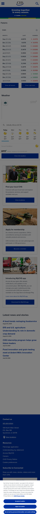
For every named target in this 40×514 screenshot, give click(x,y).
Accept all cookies (20, 501)
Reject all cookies (20, 507)
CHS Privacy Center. (19, 496)
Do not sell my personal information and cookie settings (20, 512)
